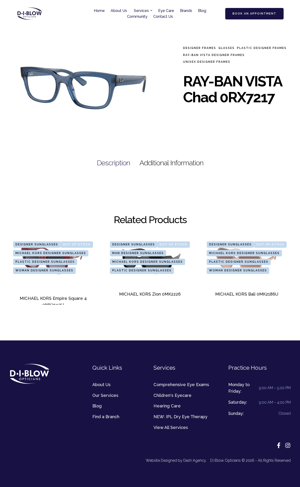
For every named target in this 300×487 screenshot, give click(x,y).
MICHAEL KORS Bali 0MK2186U (246, 294)
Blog (97, 405)
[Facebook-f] (278, 445)
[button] (151, 10)
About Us (101, 384)
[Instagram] (288, 445)
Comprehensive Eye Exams (181, 384)
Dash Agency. (194, 460)
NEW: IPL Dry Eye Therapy (180, 416)
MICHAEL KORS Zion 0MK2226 (150, 294)
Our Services (105, 395)
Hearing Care (167, 405)
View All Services (171, 427)
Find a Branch (105, 416)
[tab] (113, 163)
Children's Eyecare (172, 395)
